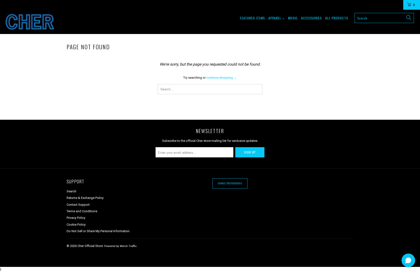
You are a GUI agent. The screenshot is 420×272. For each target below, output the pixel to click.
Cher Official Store (90, 246)
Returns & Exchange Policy (85, 198)
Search (71, 191)
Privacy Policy (76, 218)
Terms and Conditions (82, 211)
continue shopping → (221, 77)
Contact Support (78, 204)
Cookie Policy (76, 224)
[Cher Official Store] (36, 22)
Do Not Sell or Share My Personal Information (98, 231)
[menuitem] (252, 17)
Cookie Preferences (230, 183)
